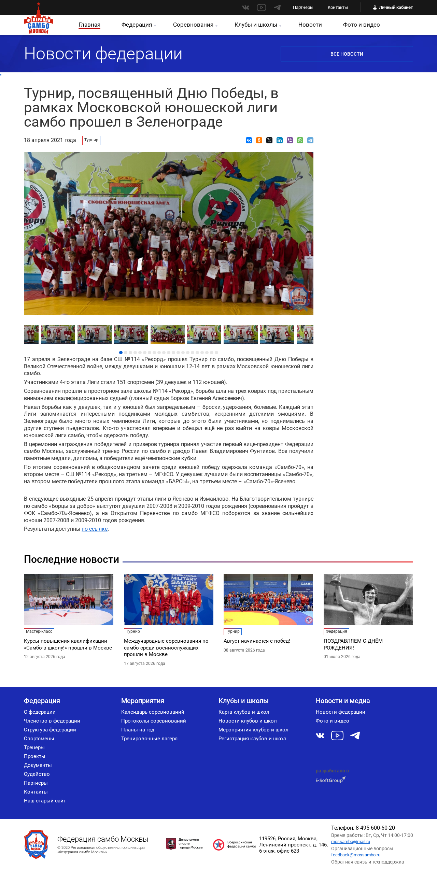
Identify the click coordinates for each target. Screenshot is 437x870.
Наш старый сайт (45, 801)
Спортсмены (39, 739)
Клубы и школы (256, 24)
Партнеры (303, 7)
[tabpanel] (169, 332)
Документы (38, 765)
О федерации (40, 712)
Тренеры (34, 747)
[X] (269, 140)
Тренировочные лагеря (149, 739)
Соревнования (193, 24)
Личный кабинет (396, 7)
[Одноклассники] (259, 140)
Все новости (346, 54)
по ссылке (95, 529)
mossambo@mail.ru (350, 841)
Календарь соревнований (152, 712)
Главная (89, 24)
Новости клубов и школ (247, 721)
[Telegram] (310, 140)
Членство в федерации (52, 721)
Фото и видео (361, 24)
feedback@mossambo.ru (355, 854)
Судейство (37, 774)
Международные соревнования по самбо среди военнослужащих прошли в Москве (166, 647)
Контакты (338, 7)
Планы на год (137, 730)
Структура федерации (50, 730)
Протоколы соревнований (153, 721)
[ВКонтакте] (249, 140)
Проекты (34, 756)
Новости (310, 24)
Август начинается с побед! (257, 641)
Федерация (137, 24)
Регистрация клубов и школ (252, 739)
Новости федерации (340, 712)
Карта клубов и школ (243, 712)
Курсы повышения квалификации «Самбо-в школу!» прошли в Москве (68, 644)
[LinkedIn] (280, 140)
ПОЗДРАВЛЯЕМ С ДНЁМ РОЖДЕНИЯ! (353, 644)
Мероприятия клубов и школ (253, 730)
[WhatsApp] (300, 140)
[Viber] (290, 140)
